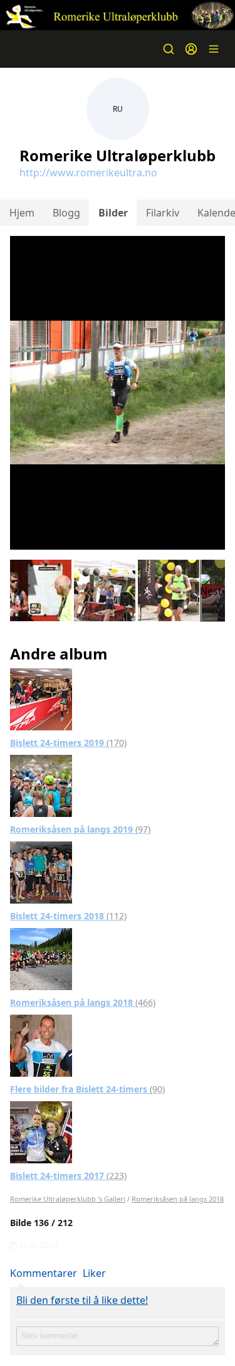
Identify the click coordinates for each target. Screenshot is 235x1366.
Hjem (21, 213)
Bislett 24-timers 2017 (68, 1176)
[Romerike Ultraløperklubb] (117, 15)
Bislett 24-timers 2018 (68, 916)
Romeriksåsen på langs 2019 (80, 829)
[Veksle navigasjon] (213, 49)
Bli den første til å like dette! (82, 1300)
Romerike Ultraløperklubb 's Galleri (67, 1198)
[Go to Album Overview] (41, 698)
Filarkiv (162, 213)
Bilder (113, 213)
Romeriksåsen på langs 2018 (82, 1002)
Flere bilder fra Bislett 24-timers (87, 1089)
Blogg (66, 213)
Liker (94, 1273)
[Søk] (168, 49)
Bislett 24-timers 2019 (68, 743)
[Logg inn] (191, 49)
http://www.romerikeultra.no (88, 172)
